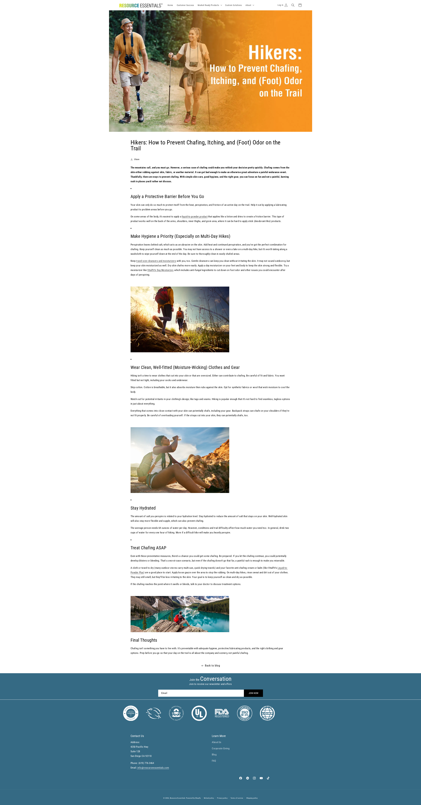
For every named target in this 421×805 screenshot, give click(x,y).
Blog (214, 754)
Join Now (253, 693)
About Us (216, 742)
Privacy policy (222, 798)
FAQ (214, 760)
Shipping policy (252, 798)
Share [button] (136, 159)
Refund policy (209, 798)
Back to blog (212, 665)
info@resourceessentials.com (153, 767)
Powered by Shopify (193, 798)
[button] (293, 5)
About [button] (248, 5)
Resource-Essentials (178, 798)
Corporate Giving (220, 748)
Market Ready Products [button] (208, 5)
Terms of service (237, 798)
